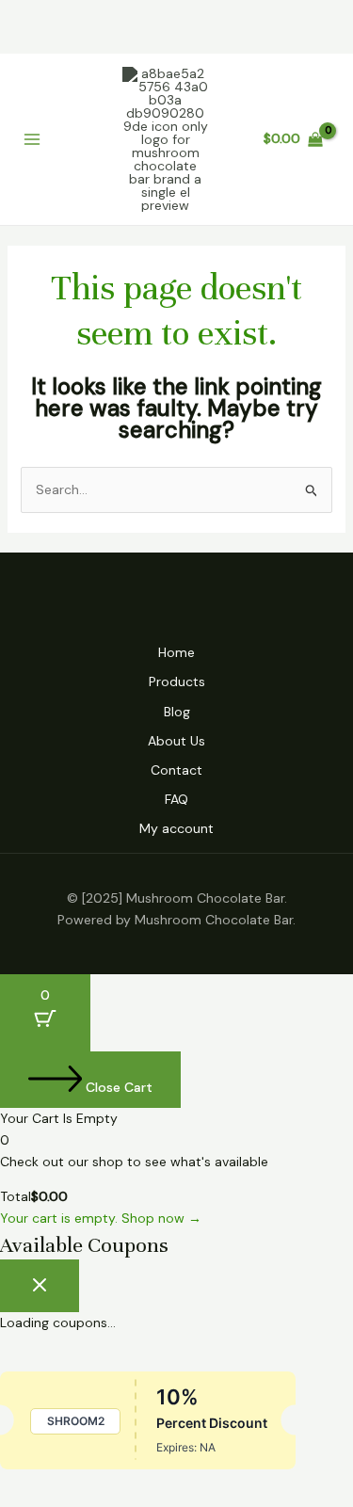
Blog (177, 711)
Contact (176, 770)
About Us (176, 740)
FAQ (176, 799)
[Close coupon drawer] (39, 1285)
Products (177, 681)
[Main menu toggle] (32, 139)
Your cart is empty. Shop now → (100, 1218)
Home (176, 652)
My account (176, 828)
